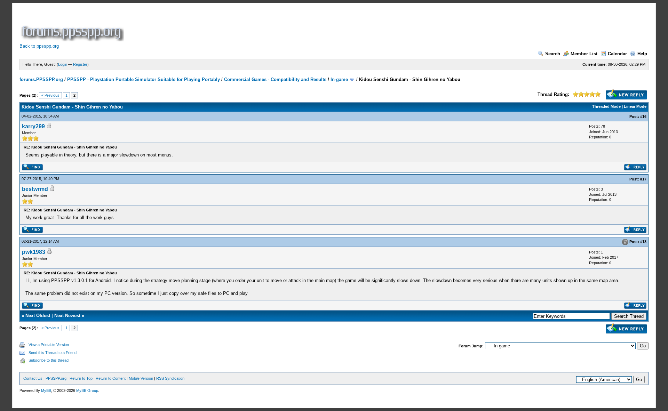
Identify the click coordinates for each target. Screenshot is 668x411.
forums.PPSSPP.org (41, 79)
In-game (339, 79)
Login (62, 64)
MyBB (46, 390)
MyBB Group (87, 390)
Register (80, 64)
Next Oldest (37, 315)
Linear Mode (635, 106)
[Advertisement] (252, 25)
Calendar (617, 53)
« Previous (50, 95)
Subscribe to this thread (49, 360)
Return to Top (81, 378)
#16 (643, 116)
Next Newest (67, 315)
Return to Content (111, 378)
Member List (584, 53)
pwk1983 (33, 252)
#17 (643, 179)
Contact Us (32, 378)
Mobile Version (141, 378)
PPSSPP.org (56, 378)
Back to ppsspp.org (39, 46)
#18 (643, 242)
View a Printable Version (49, 344)
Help (642, 53)
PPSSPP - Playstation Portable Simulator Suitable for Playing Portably (143, 79)
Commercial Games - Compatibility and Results (275, 79)
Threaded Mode (606, 106)
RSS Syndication (170, 378)
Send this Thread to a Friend (53, 352)
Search (552, 53)
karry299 (33, 126)
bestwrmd (35, 189)
